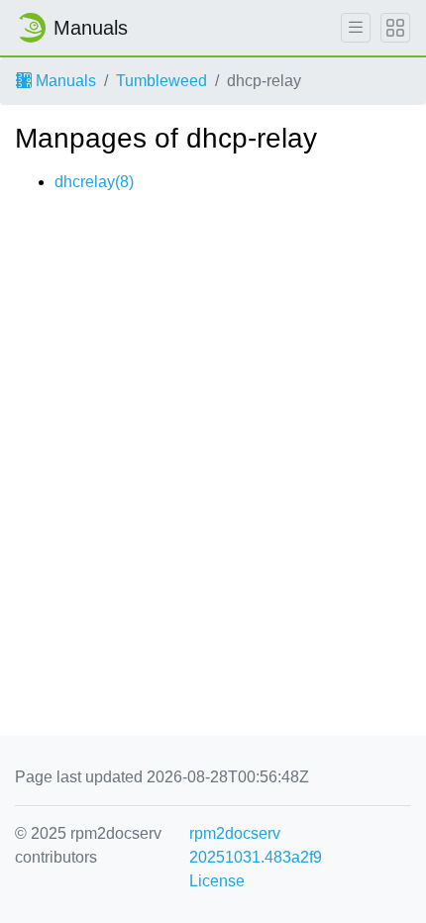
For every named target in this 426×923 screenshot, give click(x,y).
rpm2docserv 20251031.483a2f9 (255, 845)
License (217, 880)
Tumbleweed (161, 80)
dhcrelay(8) (94, 181)
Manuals (64, 80)
